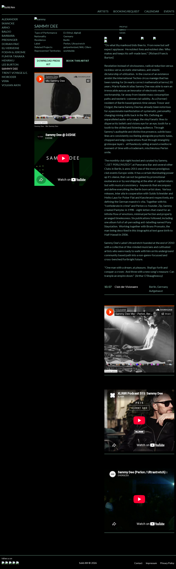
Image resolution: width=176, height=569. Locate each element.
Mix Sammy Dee (52, 126)
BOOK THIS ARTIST (77, 60)
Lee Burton (10, 64)
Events (169, 11)
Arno (6, 27)
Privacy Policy (167, 563)
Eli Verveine (10, 48)
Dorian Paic (10, 43)
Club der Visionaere (126, 286)
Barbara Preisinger (9, 37)
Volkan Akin (11, 85)
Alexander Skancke (10, 21)
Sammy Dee (10, 68)
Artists (102, 11)
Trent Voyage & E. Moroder (15, 74)
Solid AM (83, 563)
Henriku (8, 60)
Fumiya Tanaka (13, 56)
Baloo (6, 31)
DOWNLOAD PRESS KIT (48, 62)
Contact (138, 563)
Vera (5, 81)
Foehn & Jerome (13, 52)
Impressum (151, 563)
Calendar (151, 11)
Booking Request (126, 11)
